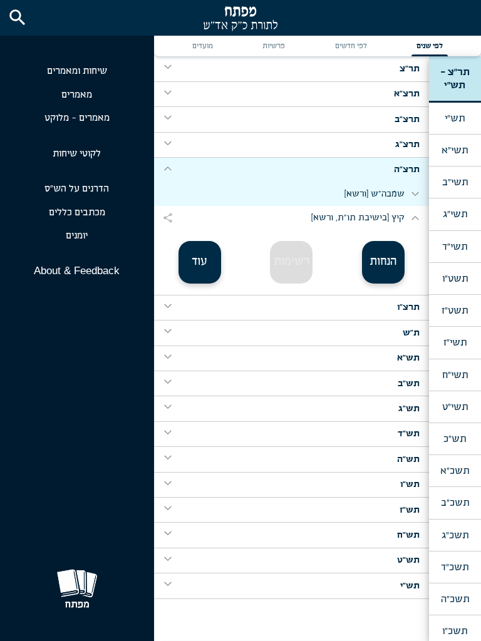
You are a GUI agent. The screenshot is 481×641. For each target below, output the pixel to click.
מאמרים (76, 95)
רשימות (291, 262)
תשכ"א (454, 470)
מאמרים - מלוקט (77, 118)
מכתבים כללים (77, 212)
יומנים (77, 236)
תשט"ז (455, 310)
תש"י (455, 118)
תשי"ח (455, 375)
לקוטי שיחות (77, 154)
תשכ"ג (455, 535)
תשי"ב (455, 182)
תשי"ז (455, 342)
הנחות (383, 262)
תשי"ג (455, 214)
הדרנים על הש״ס (76, 189)
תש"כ (454, 439)
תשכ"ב (455, 502)
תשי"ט (455, 407)
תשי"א (455, 150)
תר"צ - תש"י (455, 78)
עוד (199, 262)
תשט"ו (455, 278)
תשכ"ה (455, 599)
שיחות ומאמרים (77, 71)
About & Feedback (77, 271)
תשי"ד (454, 246)
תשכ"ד (454, 567)
